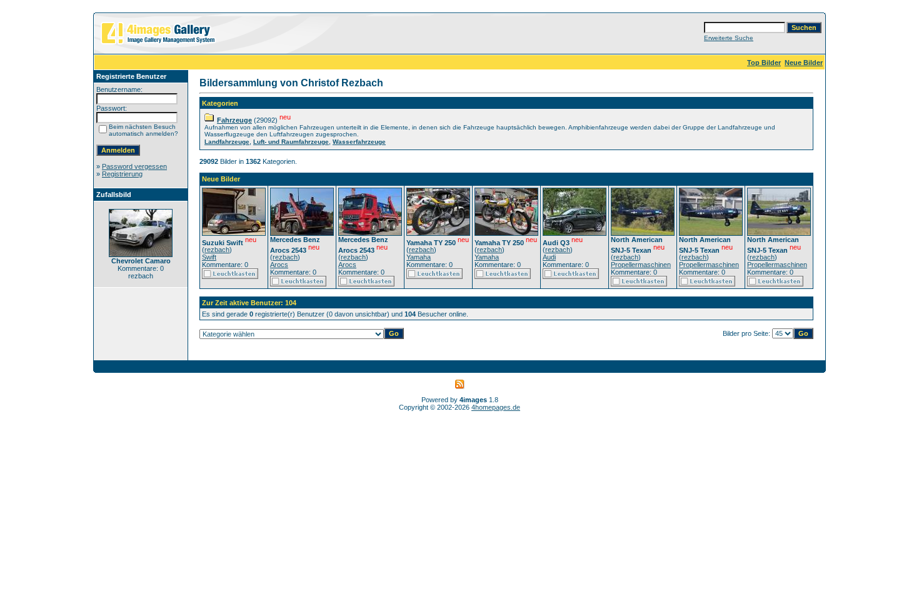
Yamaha (418, 257)
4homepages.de (495, 407)
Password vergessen (134, 166)
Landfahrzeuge (226, 141)
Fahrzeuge (234, 120)
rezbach (216, 249)
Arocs (279, 264)
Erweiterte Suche (728, 37)
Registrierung (122, 174)
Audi (549, 257)
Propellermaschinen (641, 264)
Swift (209, 257)
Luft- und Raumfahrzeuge (291, 141)
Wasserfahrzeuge (359, 141)
